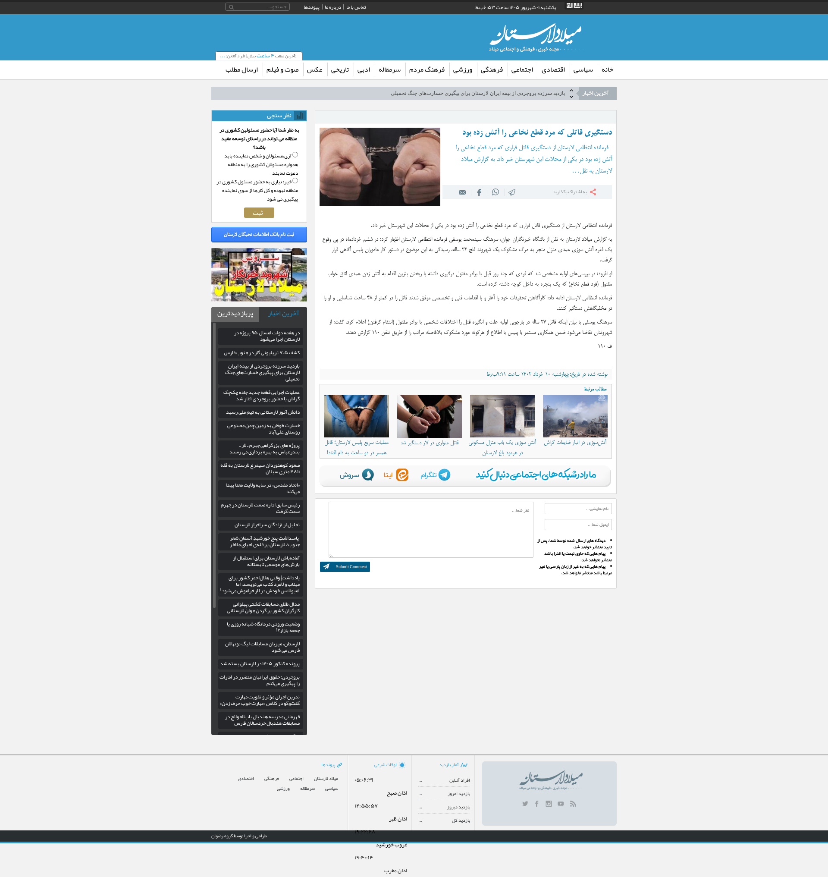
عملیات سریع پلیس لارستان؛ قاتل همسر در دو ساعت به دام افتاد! (356, 447)
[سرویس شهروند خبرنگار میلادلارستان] (259, 299)
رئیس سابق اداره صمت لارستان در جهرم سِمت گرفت (260, 508)
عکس (315, 69)
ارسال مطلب (242, 69)
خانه (607, 69)
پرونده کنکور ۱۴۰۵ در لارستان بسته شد (260, 663)
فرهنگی (492, 69)
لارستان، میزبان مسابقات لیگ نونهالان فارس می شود (262, 646)
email (463, 192)
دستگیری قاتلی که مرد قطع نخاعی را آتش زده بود (537, 133)
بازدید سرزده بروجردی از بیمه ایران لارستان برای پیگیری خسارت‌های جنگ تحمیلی (478, 93)
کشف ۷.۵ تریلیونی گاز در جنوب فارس (262, 352)
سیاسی (583, 69)
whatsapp (495, 192)
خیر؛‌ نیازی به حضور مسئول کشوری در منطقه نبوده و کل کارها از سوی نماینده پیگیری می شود (257, 190)
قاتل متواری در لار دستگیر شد (429, 443)
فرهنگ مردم (427, 69)
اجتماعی (522, 69)
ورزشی (462, 69)
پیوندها (312, 7)
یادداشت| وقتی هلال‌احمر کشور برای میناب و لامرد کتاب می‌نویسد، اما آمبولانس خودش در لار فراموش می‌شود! (260, 584)
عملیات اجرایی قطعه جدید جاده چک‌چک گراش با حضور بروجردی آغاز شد (261, 395)
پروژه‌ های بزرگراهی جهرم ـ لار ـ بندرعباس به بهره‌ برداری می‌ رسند (264, 448)
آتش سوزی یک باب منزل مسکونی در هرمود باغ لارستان (502, 447)
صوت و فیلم (282, 69)
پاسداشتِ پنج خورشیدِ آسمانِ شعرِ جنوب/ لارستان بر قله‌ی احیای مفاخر (265, 541)
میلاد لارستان (326, 778)
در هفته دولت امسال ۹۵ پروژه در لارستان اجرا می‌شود (267, 335)
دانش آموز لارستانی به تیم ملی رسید (263, 412)
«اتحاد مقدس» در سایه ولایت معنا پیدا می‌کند (263, 488)
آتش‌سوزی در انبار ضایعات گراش (575, 442)
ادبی (364, 69)
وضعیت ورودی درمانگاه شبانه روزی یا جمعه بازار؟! (263, 627)
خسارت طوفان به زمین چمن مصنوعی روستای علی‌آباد (263, 428)
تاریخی (340, 69)
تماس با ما (356, 7)
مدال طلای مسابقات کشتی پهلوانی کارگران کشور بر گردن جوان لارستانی (263, 607)
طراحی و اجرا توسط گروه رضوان (239, 835)
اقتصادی (553, 69)
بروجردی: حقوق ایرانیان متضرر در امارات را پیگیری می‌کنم (260, 680)
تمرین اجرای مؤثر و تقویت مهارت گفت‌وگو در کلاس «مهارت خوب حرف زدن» (260, 700)
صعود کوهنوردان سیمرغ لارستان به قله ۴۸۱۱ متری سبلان (260, 468)
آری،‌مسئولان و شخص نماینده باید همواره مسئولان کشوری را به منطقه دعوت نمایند (261, 164)
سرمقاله (390, 69)
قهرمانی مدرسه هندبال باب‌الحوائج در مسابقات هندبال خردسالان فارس (262, 719)
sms (512, 192)
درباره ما (333, 7)
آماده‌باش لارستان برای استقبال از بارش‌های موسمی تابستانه (266, 561)
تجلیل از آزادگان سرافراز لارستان (267, 524)
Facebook (479, 192)
